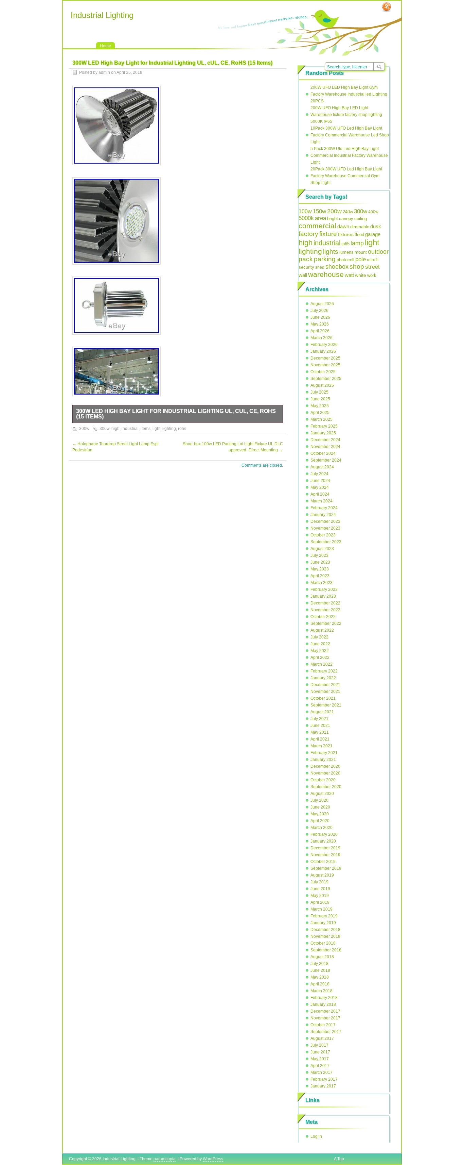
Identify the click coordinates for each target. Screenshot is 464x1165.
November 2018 (325, 936)
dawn (343, 226)
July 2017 (319, 1045)
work (371, 275)
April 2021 (319, 739)
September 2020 (325, 786)
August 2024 (322, 467)
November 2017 (325, 1018)
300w (84, 428)
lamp (357, 243)
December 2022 (325, 603)
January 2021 (323, 759)
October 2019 (323, 861)
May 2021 (319, 732)
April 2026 (319, 331)
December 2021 (325, 684)
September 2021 (325, 705)
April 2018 (319, 984)
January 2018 (323, 1004)
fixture (328, 233)
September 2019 (325, 868)
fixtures (346, 234)
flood (359, 234)
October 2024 (323, 453)
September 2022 (325, 623)
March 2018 (321, 990)
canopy (346, 218)
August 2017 (322, 1038)
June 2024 (320, 480)
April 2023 (319, 575)
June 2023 (320, 562)
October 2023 (323, 535)
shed (319, 267)
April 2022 (319, 657)
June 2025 (320, 399)
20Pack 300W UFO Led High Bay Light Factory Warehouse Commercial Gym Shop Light (346, 176)
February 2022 (324, 671)
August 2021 (322, 712)
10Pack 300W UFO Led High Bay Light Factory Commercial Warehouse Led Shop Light (349, 135)
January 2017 (323, 1086)
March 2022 (321, 664)
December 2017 (325, 1011)
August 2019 (322, 875)
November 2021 (325, 691)
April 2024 (319, 494)
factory (308, 233)
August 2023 (322, 548)
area (320, 218)
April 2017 (319, 1065)
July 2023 (319, 555)
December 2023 (325, 521)
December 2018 (325, 929)
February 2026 (324, 344)
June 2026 (320, 317)
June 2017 (320, 1052)
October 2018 (323, 943)
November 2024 (325, 446)
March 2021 (321, 746)
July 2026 (319, 310)
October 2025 (323, 371)
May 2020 (319, 814)
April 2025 (319, 412)
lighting (169, 428)
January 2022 (323, 678)
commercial (317, 226)
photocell (345, 259)
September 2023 (325, 541)
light (156, 428)
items (145, 428)
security (306, 267)
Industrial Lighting (102, 15)
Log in (316, 1136)
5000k (306, 218)
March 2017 (321, 1072)
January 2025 (323, 433)
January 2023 (323, 596)
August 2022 (322, 630)
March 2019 (321, 909)
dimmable (359, 226)
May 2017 (319, 1058)
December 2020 (325, 766)
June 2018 (320, 970)
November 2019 (325, 854)
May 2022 (319, 650)
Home (105, 46)
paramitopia (165, 1158)
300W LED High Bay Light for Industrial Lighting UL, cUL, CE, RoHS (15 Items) (176, 413)
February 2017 (324, 1079)
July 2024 (319, 473)
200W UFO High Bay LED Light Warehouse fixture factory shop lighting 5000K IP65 (346, 114)
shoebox (337, 266)
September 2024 (325, 460)
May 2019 (319, 895)
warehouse (326, 274)
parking (325, 259)
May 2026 (319, 324)
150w (319, 211)
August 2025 (322, 385)
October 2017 (323, 1024)
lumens (346, 252)
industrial (130, 428)
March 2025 (321, 419)
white (360, 275)
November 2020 (325, 773)
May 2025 (319, 405)
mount (361, 252)
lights (330, 251)
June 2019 (320, 888)
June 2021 (320, 725)
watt (349, 275)
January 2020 (323, 841)
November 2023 (325, 528)
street (372, 266)
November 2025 (325, 365)
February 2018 (324, 997)
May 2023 (319, 569)
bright (332, 218)
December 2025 (325, 358)
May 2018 (319, 977)
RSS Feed (386, 7)
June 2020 (320, 807)
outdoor (378, 251)
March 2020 (321, 827)
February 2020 (324, 834)
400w (373, 212)
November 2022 (325, 610)
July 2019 (319, 882)
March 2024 (321, 501)
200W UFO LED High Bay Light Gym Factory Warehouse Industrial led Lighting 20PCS (348, 94)
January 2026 (323, 351)
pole (360, 259)
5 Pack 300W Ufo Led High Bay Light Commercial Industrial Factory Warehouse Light (349, 155)
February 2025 (324, 426)
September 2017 (325, 1031)
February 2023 (324, 589)
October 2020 (323, 780)
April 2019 (319, 902)
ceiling (360, 218)
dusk (375, 226)
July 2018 (319, 963)
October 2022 (323, 616)
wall (303, 275)
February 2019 (324, 916)
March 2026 (321, 337)
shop (357, 266)
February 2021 (324, 752)
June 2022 (320, 644)
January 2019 (323, 922)
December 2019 (325, 848)
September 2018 (325, 950)
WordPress (213, 1158)
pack (306, 259)
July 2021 (319, 718)
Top (340, 1158)
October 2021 (323, 698)
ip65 (345, 243)
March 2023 (321, 582)
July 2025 (319, 392)
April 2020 (319, 820)
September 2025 (325, 378)
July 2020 (319, 800)
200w (334, 211)
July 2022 (319, 637)
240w (348, 211)
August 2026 (322, 303)
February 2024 (324, 507)
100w (305, 211)
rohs (182, 428)
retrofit (372, 259)
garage (372, 234)
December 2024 (325, 439)
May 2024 (319, 487)
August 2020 (322, 793)
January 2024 (323, 514)
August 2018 (322, 956)
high (115, 428)
